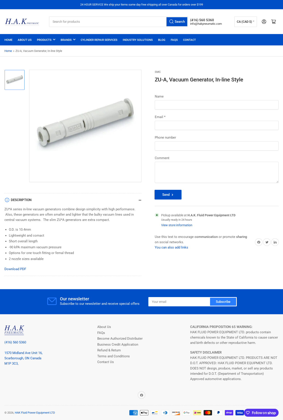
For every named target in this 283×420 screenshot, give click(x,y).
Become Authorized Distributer (120, 339)
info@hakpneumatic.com (206, 23)
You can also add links (171, 248)
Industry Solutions (138, 39)
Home (8, 39)
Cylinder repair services (99, 39)
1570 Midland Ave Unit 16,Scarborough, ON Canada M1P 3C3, (23, 358)
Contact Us (105, 362)
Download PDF (15, 269)
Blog (161, 39)
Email (160, 117)
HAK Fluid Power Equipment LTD (35, 412)
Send (166, 195)
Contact (189, 39)
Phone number (165, 137)
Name (159, 96)
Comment (162, 158)
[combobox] (118, 22)
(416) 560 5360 (15, 342)
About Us (25, 39)
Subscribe (223, 302)
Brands (66, 39)
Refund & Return (109, 350)
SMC (158, 71)
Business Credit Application (117, 345)
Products (44, 39)
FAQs (174, 39)
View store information (176, 225)
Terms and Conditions (113, 356)
